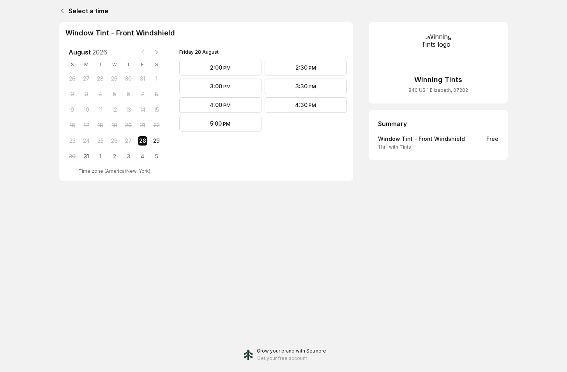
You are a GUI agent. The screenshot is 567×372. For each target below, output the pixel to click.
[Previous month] (142, 52)
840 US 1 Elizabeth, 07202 (438, 90)
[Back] (61, 11)
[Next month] (156, 52)
